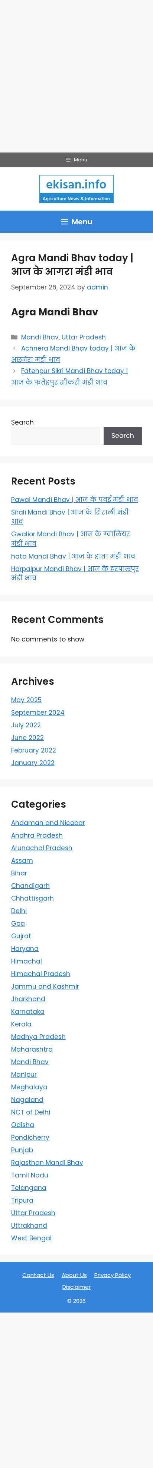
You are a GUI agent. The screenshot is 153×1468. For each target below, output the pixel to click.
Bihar (19, 873)
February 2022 (33, 750)
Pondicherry (30, 1137)
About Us (74, 1275)
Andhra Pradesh (37, 835)
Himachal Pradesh (40, 973)
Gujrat (21, 936)
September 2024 (38, 712)
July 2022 (26, 725)
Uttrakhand (29, 1225)
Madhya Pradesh (38, 1036)
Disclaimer (76, 1287)
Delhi (19, 910)
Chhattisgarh (32, 898)
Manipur (24, 1074)
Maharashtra (32, 1049)
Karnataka (28, 1011)
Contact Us (38, 1275)
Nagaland (27, 1099)
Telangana (28, 1187)
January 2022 (33, 762)
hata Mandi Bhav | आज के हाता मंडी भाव (73, 556)
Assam (22, 860)
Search (22, 422)
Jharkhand (28, 999)
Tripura (22, 1200)
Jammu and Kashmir (45, 986)
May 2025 (26, 700)
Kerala (21, 1024)
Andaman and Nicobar (48, 822)
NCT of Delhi (30, 1112)
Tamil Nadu (29, 1175)
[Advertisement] (76, 76)
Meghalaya (29, 1087)
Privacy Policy (112, 1275)
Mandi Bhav (40, 337)
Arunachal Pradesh (41, 848)
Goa (18, 923)
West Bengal (31, 1238)
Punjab (22, 1150)
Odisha (22, 1124)
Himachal (26, 961)
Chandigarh (30, 885)
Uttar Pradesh (84, 337)
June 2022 (27, 737)
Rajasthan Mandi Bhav (47, 1162)
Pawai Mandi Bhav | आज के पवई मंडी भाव (74, 499)
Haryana (25, 948)
